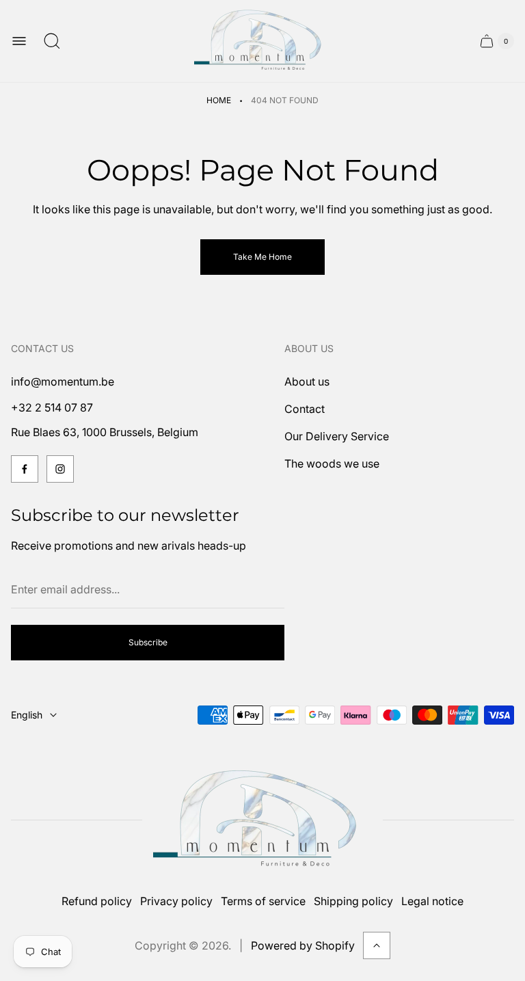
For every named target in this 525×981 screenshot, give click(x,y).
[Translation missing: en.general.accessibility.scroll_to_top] (376, 945)
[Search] (52, 41)
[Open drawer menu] (19, 41)
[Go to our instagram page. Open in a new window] (60, 469)
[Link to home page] (262, 820)
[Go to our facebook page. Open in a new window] (24, 469)
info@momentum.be (62, 381)
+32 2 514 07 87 (52, 407)
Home (218, 100)
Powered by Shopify (303, 945)
